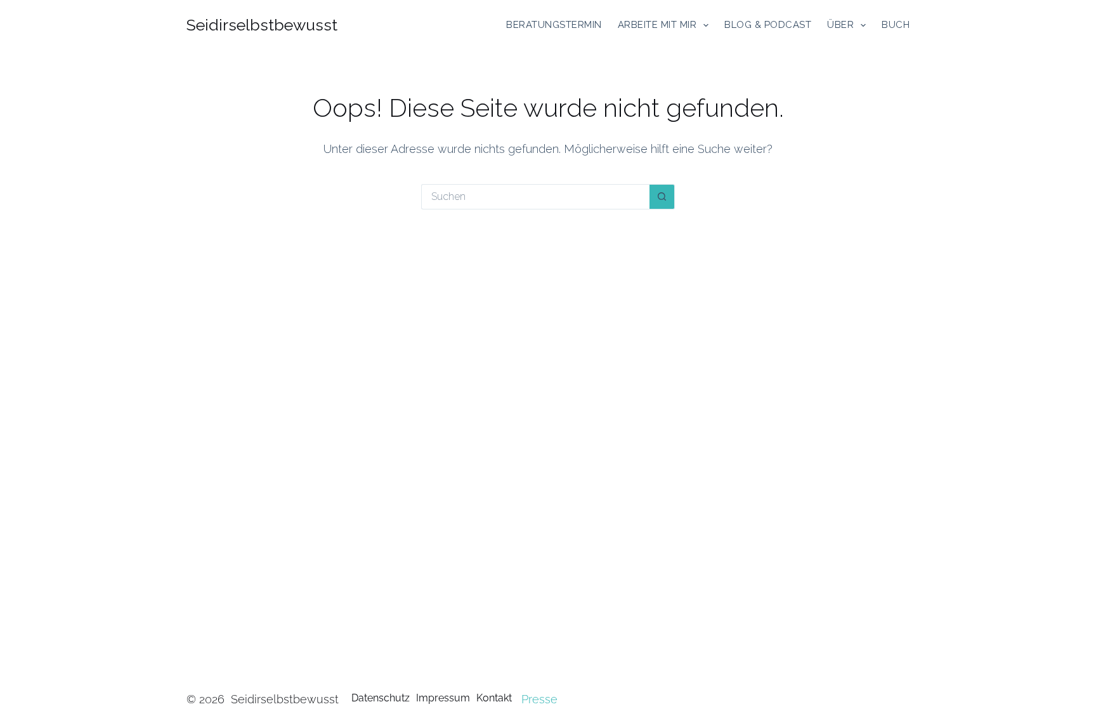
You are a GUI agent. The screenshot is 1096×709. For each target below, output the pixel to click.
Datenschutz (380, 698)
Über (840, 24)
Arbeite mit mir (657, 24)
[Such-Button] (662, 196)
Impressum (443, 698)
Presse (539, 699)
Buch (896, 24)
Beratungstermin (554, 24)
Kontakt (494, 698)
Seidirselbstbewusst (261, 24)
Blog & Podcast (767, 24)
